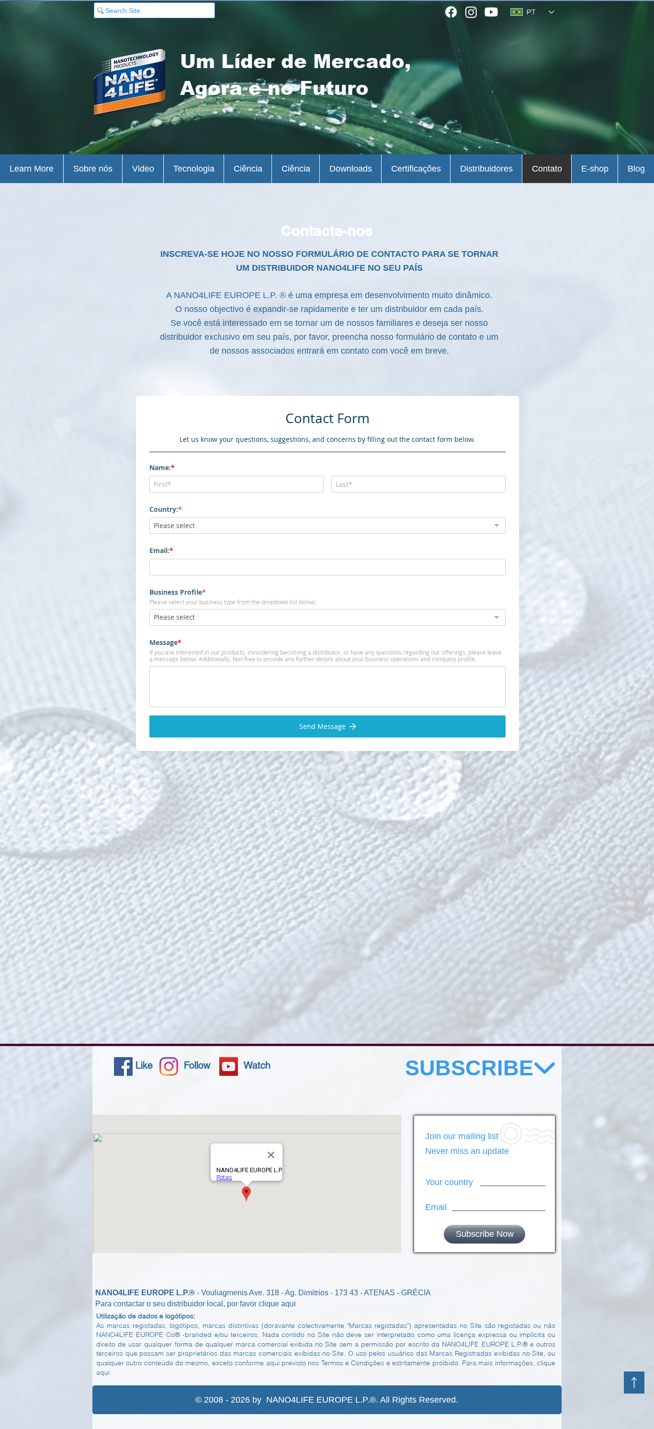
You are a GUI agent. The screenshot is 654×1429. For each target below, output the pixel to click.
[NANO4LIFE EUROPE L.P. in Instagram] (168, 1066)
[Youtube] (491, 12)
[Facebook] (451, 12)
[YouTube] (228, 1066)
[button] (31, 168)
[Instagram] (471, 12)
